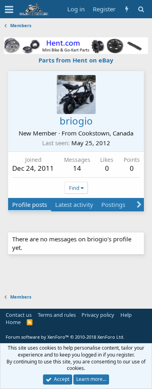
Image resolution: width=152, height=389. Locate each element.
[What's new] (127, 9)
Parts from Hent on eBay (76, 60)
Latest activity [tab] (74, 204)
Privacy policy (97, 314)
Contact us (19, 314)
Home (13, 322)
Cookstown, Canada (105, 133)
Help (126, 314)
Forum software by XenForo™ (65, 337)
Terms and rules (57, 314)
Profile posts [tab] (29, 204)
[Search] (141, 9)
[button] (9, 9)
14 (77, 168)
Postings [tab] (113, 204)
